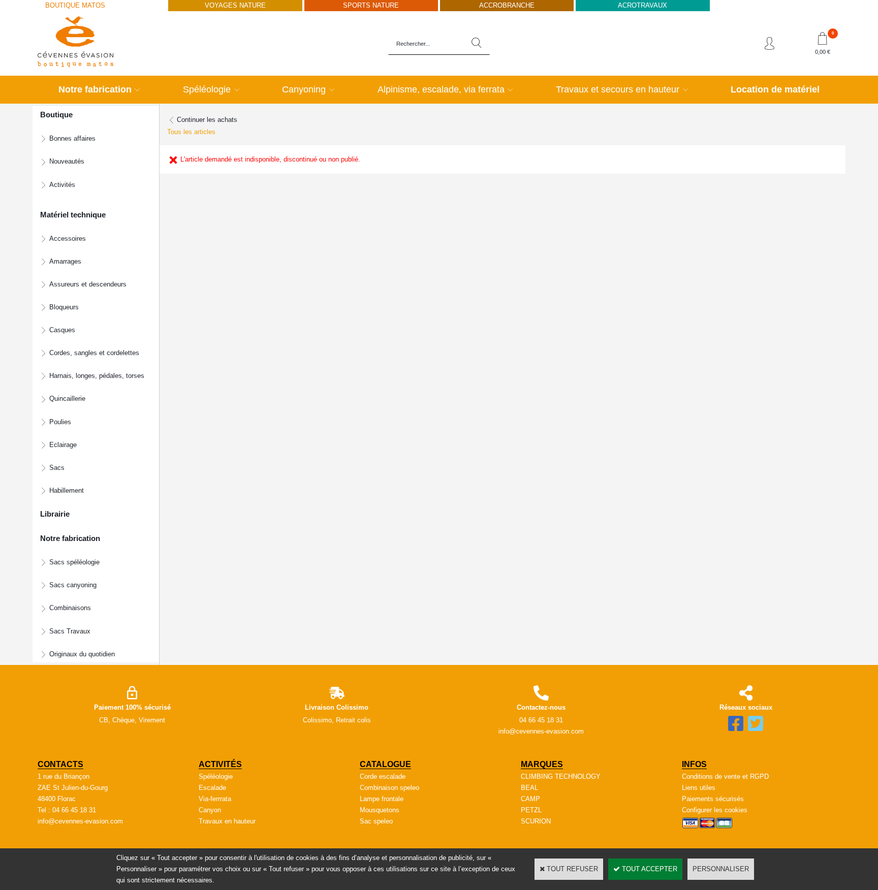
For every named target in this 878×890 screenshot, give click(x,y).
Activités (62, 184)
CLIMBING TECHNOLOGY (561, 776)
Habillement (66, 490)
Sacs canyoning (73, 585)
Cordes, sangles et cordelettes (94, 353)
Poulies (60, 422)
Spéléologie (207, 89)
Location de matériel (775, 89)
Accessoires (67, 238)
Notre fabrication (95, 89)
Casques (62, 330)
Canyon (210, 810)
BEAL (529, 787)
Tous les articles (191, 132)
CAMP (530, 799)
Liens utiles (698, 787)
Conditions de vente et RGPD (725, 776)
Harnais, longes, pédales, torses (96, 375)
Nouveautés (66, 161)
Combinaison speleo (389, 787)
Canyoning (304, 89)
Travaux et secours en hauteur (617, 89)
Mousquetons (379, 810)
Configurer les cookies (714, 810)
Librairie (55, 514)
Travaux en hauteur (227, 821)
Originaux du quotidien (82, 654)
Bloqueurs (64, 307)
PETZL (531, 810)
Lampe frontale (381, 799)
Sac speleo (376, 821)
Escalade (212, 787)
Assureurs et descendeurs (88, 284)
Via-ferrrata (215, 799)
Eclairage (63, 445)
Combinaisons (70, 608)
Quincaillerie (67, 398)
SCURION (536, 821)
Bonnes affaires (72, 138)
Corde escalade (382, 776)
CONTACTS (60, 764)
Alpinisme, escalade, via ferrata (441, 89)
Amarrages (65, 261)
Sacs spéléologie (74, 562)
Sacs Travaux (69, 631)
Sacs (57, 467)
